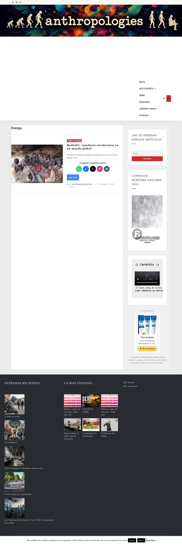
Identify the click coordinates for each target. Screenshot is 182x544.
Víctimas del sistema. (13, 416)
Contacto (144, 115)
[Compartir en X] (93, 169)
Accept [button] (132, 540)
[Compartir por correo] (107, 169)
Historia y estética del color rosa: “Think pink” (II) (72, 412)
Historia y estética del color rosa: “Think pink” (109, 412)
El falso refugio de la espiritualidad (18, 494)
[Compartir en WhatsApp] (79, 169)
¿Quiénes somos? (148, 108)
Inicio (142, 82)
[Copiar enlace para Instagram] (100, 169)
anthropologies (82, 184)
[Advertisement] (91, 56)
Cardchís (147, 264)
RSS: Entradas (128, 383)
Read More (151, 540)
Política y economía (74, 141)
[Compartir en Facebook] (86, 169)
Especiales (144, 102)
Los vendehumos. (11, 442)
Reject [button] (141, 540)
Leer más (74, 178)
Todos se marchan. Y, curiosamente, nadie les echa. (24, 468)
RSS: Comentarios (130, 386)
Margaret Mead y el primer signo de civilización (71, 436)
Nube (142, 95)
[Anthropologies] (91, 21)
